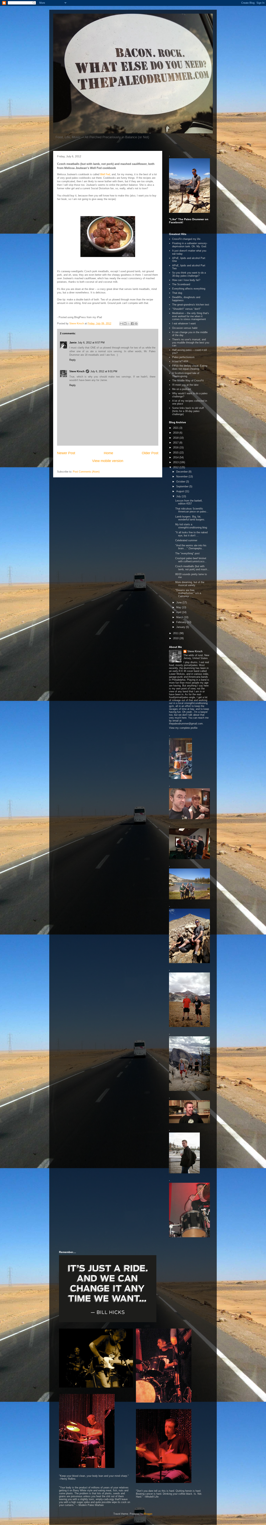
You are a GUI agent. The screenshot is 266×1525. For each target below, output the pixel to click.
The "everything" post (187, 553)
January (181, 627)
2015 (176, 452)
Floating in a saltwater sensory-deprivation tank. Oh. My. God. (189, 245)
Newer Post (66, 453)
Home (108, 453)
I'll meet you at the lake (185, 384)
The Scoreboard (181, 284)
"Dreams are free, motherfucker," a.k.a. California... (188, 593)
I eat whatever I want (184, 323)
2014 (176, 457)
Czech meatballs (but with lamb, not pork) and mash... (192, 568)
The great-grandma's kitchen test (190, 304)
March (180, 617)
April (179, 612)
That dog (177, 292)
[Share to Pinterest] (136, 324)
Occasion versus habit (184, 327)
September (182, 486)
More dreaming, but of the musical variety (189, 584)
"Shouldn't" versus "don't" (186, 308)
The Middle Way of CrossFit (188, 380)
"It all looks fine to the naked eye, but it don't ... (191, 534)
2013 (176, 462)
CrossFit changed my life (186, 239)
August (180, 491)
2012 (176, 467)
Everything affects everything (188, 288)
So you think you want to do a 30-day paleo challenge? (189, 274)
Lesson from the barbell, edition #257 (189, 502)
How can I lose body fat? (186, 280)
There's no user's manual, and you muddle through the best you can (190, 342)
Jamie (73, 342)
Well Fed (105, 174)
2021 (176, 427)
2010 (176, 638)
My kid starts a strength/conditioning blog (191, 526)
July (179, 496)
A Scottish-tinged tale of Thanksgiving (185, 375)
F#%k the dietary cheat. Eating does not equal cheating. (189, 367)
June (179, 602)
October (181, 481)
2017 (176, 442)
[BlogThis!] (125, 324)
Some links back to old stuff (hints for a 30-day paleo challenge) (188, 411)
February (181, 622)
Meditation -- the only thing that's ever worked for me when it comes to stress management (190, 316)
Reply (72, 359)
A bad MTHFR (180, 361)
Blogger (148, 1513)
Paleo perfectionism (183, 357)
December (182, 471)
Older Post (150, 453)
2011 (176, 633)
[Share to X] (129, 324)
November (182, 476)
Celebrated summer (186, 540)
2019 (176, 432)
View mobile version (107, 461)
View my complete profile (183, 727)
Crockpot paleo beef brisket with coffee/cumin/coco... (191, 560)
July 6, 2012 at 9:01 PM (103, 371)
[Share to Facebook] (132, 324)
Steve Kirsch (77, 371)
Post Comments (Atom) (86, 471)
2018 (176, 437)
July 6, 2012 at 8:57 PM (91, 342)
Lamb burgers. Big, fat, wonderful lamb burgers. (190, 518)
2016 (176, 447)
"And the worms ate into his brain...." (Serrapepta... (190, 547)
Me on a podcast (181, 389)
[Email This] (121, 324)
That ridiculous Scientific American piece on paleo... (191, 510)
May (179, 607)
